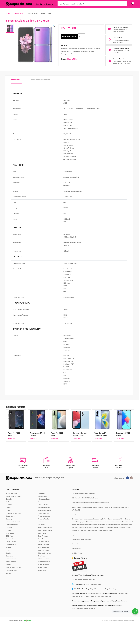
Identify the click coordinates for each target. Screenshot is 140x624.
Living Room (42, 493)
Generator (9, 556)
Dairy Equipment (12, 524)
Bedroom (9, 502)
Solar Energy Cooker (45, 530)
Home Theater (11, 561)
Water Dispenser (43, 564)
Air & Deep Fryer (12, 493)
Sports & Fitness (43, 544)
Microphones (42, 496)
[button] (53, 25)
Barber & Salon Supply (13, 496)
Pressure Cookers (44, 516)
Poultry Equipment (44, 510)
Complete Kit (10, 516)
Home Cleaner (11, 559)
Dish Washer (10, 533)
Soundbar (41, 539)
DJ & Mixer (10, 536)
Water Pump (42, 567)
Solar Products (43, 536)
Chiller (8, 510)
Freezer (8, 547)
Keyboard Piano (11, 570)
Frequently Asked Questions (81, 539)
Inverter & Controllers (13, 567)
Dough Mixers (11, 542)
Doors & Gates (11, 539)
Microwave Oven (44, 499)
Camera (8, 507)
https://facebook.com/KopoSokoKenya (103, 589)
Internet (8, 564)
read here (119, 605)
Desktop (9, 527)
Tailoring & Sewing (44, 553)
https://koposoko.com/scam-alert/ (83, 608)
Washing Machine (44, 561)
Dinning (8, 530)
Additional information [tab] (40, 79)
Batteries (9, 499)
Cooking (9, 519)
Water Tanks (42, 570)
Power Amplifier (43, 513)
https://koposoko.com (93, 584)
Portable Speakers (44, 507)
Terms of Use (76, 544)
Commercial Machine (13, 513)
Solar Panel (42, 533)
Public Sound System (45, 527)
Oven (40, 502)
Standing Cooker (43, 547)
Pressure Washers (44, 519)
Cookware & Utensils (13, 522)
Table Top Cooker (44, 550)
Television (41, 556)
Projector (41, 524)
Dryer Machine (11, 544)
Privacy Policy (76, 548)
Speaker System (43, 542)
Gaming (8, 553)
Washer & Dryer (43, 559)
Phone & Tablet (19, 13)
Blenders (9, 505)
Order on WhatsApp (69, 36)
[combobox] (92, 3)
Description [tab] (16, 79)
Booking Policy (77, 553)
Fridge (8, 550)
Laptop (8, 573)
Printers (41, 522)
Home (8, 13)
